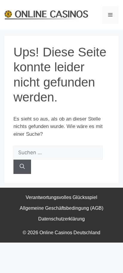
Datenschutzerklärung (61, 218)
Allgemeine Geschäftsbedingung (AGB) (61, 208)
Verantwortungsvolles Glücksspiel (61, 197)
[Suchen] (22, 167)
